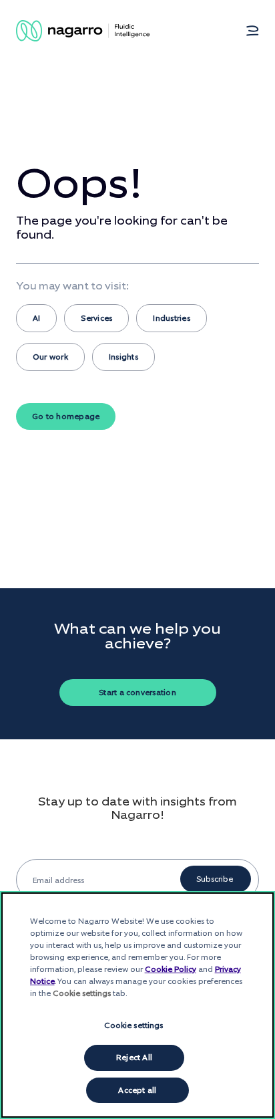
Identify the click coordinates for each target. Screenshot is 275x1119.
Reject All (134, 1057)
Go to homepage (65, 416)
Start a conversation (137, 692)
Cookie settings (134, 1025)
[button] (252, 30)
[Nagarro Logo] (83, 30)
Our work (50, 357)
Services (96, 318)
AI (36, 318)
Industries (171, 318)
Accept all (137, 1090)
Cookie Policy (170, 969)
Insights (123, 357)
